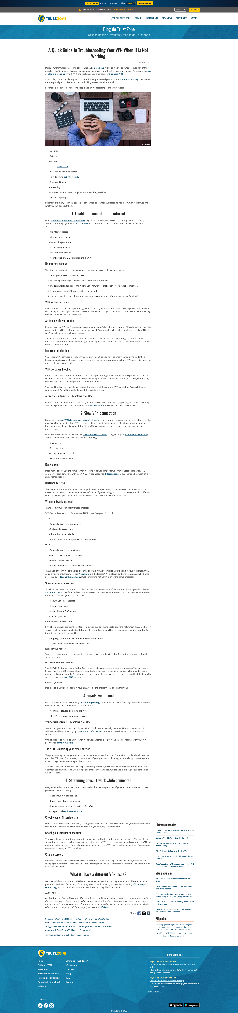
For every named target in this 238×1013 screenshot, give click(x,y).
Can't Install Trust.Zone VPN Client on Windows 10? (68, 930)
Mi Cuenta (194, 10)
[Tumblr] (149, 913)
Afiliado (42, 986)
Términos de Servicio (48, 973)
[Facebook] (139, 913)
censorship (188, 933)
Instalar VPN (152, 18)
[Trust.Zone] (52, 19)
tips (184, 936)
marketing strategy (91, 702)
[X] (144, 913)
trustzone (161, 927)
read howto (96, 405)
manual (65, 935)
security (179, 933)
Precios (139, 18)
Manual (70, 982)
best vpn (188, 929)
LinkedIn (105, 907)
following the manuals (69, 576)
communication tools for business (68, 220)
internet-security (163, 929)
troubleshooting (53, 935)
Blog (68, 973)
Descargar (167, 18)
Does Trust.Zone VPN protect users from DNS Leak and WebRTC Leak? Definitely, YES (175, 865)
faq (72, 935)
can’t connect (81, 223)
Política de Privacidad (49, 977)
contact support (65, 742)
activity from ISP (72, 176)
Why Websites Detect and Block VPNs (171, 851)
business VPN (116, 73)
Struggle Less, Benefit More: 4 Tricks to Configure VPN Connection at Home (79, 926)
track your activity (129, 79)
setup (86, 935)
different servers (112, 473)
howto (181, 929)
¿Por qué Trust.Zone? (121, 18)
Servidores (181, 18)
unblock (170, 927)
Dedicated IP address (74, 811)
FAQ (68, 977)
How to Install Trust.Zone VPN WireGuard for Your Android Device (74, 923)
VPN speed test (53, 592)
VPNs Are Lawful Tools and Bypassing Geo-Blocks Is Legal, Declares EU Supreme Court (174, 895)
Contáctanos (72, 965)
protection (174, 929)
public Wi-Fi (62, 166)
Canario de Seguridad (49, 982)
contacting (50, 887)
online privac (98, 67)
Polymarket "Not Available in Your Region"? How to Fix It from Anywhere (174, 910)
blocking (160, 925)
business (187, 927)
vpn (159, 933)
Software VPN (45, 965)
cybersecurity (177, 924)
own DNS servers (72, 677)
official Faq (138, 884)
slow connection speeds (95, 434)
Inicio (40, 960)
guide (79, 935)
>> (123, 10)
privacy (167, 924)
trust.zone (169, 933)
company (188, 925)
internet (166, 936)
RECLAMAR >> (145, 3)
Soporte (194, 18)
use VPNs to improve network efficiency (80, 420)
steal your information (90, 731)
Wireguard (83, 573)
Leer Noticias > (154, 991)
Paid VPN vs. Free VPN (136, 434)
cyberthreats (178, 927)
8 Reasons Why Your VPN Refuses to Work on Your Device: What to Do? (77, 919)
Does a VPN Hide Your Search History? (172, 838)
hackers (173, 936)
